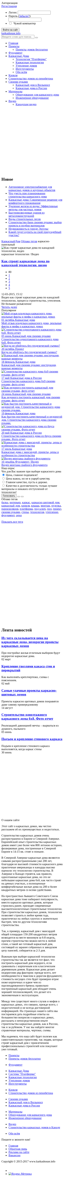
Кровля (13, 75)
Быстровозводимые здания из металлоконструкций (26, 214)
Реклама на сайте (19, 1152)
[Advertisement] (32, 141)
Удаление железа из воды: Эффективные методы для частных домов (33, 208)
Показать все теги (12, 521)
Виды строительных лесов (25, 219)
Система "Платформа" (22, 1074)
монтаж (45, 505)
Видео (12, 101)
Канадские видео (26, 104)
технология (37, 512)
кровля (25, 505)
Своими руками (18, 81)
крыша (35, 505)
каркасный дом (10, 505)
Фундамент (15, 52)
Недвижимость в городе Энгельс (29, 228)
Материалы (15, 91)
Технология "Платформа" (31, 59)
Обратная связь (18, 1148)
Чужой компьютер (24, 23)
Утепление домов (26, 65)
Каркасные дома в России (31, 88)
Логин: (13, 12)
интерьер (15, 502)
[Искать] (36, 37)
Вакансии (14, 1155)
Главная (13, 43)
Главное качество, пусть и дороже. (26, 482)
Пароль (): (20, 16)
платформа (26, 508)
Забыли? (24, 16)
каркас (26, 502)
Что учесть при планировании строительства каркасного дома (28, 195)
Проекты (14, 46)
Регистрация (9, 6)
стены (25, 512)
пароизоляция (9, 508)
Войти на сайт (10, 29)
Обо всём (21, 72)
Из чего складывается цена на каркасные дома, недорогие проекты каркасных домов (29, 642)
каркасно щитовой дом (45, 502)
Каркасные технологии (30, 62)
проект (57, 508)
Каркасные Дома (19, 55)
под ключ (40, 508)
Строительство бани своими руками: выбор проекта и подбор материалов (35, 224)
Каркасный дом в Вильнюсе (33, 84)
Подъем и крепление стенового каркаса (31, 739)
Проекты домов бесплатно (32, 49)
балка (4, 502)
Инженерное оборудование (32, 97)
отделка (56, 505)
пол (49, 508)
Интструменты (25, 68)
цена (19, 515)
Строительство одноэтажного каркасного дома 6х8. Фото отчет (27, 716)
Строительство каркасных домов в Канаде (34, 1127)
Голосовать (9, 495)
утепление (52, 512)
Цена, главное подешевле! (21, 475)
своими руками (10, 512)
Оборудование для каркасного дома (37, 94)
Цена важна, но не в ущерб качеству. (27, 478)
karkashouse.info (10, 33)
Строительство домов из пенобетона (31, 78)
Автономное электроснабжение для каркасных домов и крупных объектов (32, 188)
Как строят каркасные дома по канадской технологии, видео (25, 263)
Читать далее (9, 307)
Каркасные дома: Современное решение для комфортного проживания (35, 201)
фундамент (8, 515)
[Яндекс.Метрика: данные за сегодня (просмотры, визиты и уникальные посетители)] (20, 1173)
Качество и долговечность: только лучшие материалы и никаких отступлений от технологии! (29, 489)
